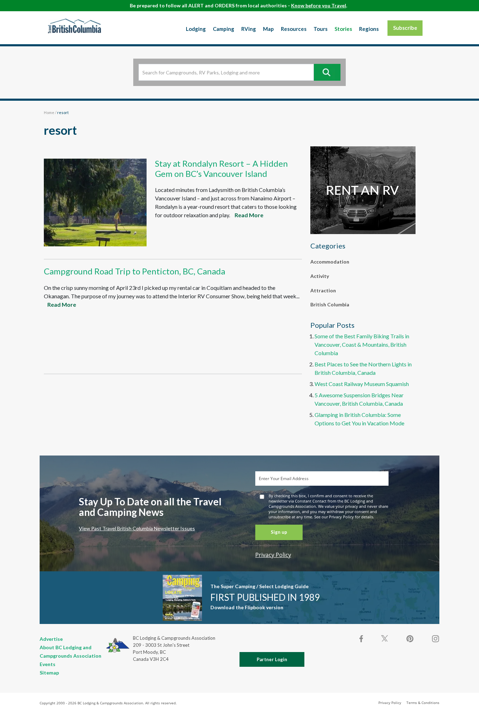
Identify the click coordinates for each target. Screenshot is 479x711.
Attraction (323, 290)
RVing (248, 29)
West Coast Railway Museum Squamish (362, 383)
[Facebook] (361, 638)
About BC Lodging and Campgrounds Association (70, 651)
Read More (249, 215)
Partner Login (272, 659)
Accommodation (329, 262)
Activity (319, 276)
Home (49, 112)
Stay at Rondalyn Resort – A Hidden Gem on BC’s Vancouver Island (221, 168)
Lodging (196, 29)
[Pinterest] (410, 638)
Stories (343, 29)
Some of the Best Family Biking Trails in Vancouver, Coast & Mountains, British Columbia (362, 344)
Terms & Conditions (422, 702)
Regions (369, 29)
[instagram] (435, 638)
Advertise (51, 639)
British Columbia (329, 304)
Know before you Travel (318, 5)
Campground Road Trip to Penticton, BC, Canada (134, 271)
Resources (293, 29)
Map (268, 29)
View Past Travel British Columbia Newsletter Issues (137, 528)
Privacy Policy (273, 555)
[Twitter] (384, 638)
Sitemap (49, 673)
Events (47, 664)
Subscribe (405, 28)
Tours (320, 29)
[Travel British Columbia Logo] (74, 26)
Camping (223, 29)
